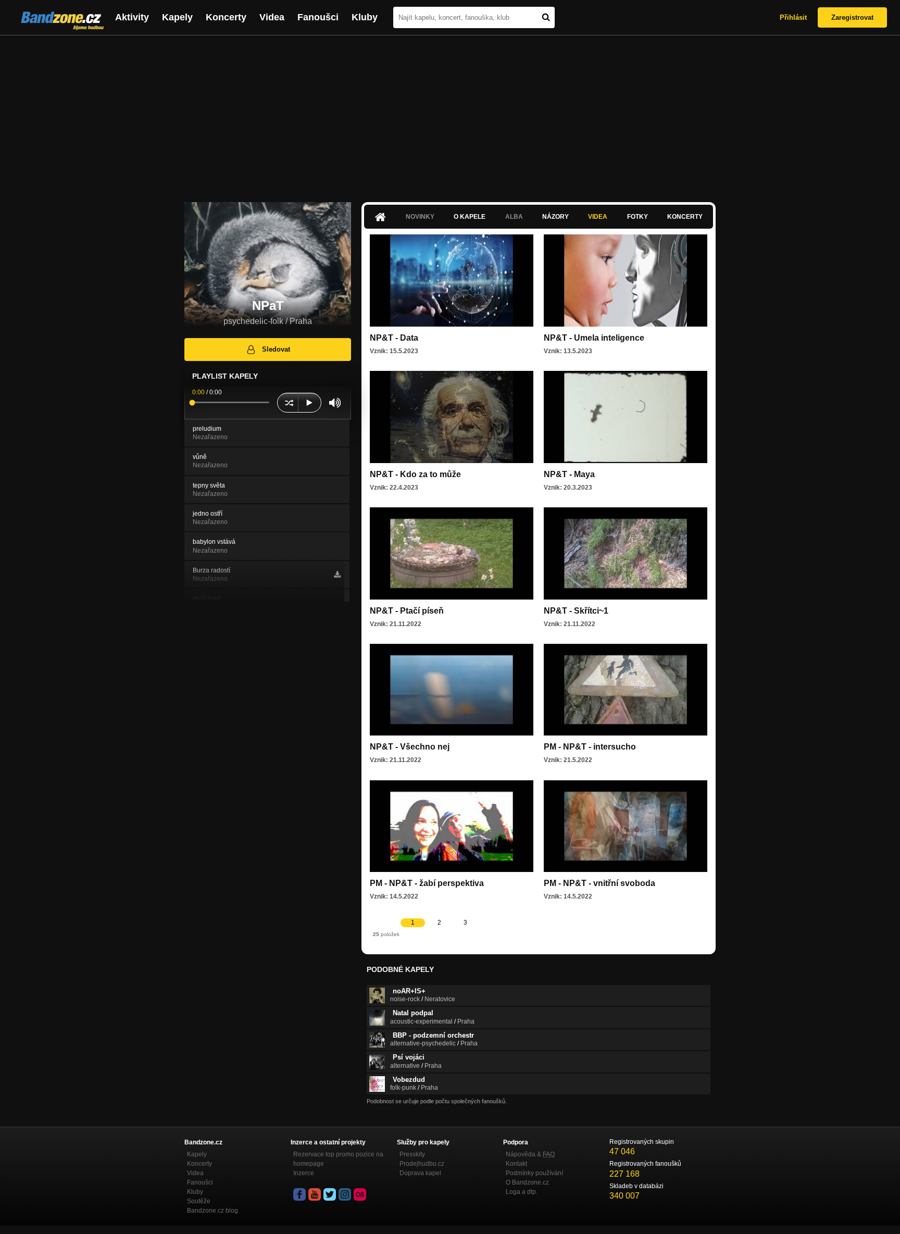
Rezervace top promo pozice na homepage (338, 1159)
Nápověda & (530, 1154)
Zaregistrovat (852, 17)
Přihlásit (793, 17)
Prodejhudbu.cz (421, 1163)
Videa (271, 17)
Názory (555, 216)
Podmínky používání (534, 1173)
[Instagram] (345, 1194)
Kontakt (516, 1163)
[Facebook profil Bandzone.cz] (299, 1194)
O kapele (469, 216)
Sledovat (276, 349)
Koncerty (226, 17)
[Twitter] (329, 1194)
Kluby (365, 17)
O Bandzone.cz (527, 1182)
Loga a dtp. (522, 1191)
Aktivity (132, 17)
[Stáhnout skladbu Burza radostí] (337, 574)
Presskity (412, 1154)
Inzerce (303, 1173)
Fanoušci (318, 17)
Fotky (637, 216)
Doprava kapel (420, 1173)
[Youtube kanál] (314, 1194)
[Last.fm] (360, 1194)
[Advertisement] (450, 113)
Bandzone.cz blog (212, 1210)
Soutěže (198, 1201)
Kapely (177, 17)
